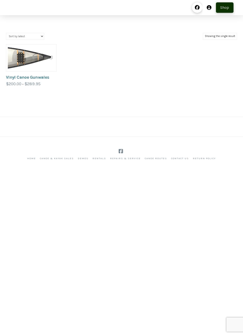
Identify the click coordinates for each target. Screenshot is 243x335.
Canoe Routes (156, 158)
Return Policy (204, 158)
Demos (83, 158)
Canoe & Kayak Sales (57, 158)
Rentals (99, 158)
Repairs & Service (125, 158)
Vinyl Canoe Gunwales (27, 77)
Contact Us (180, 158)
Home (31, 158)
